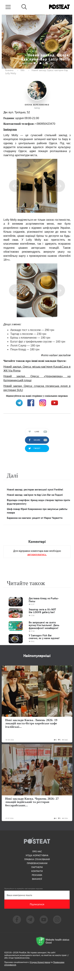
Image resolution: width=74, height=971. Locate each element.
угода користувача (37, 855)
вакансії (37, 879)
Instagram (10, 129)
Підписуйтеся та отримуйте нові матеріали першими (23, 889)
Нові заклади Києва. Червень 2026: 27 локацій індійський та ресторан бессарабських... (32, 802)
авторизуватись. (37, 554)
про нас (37, 851)
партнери (37, 867)
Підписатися (37, 904)
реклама (37, 875)
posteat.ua (62, 395)
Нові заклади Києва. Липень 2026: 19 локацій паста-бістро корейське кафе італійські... (31, 723)
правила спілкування (37, 859)
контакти (37, 871)
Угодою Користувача (40, 962)
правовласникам (37, 863)
